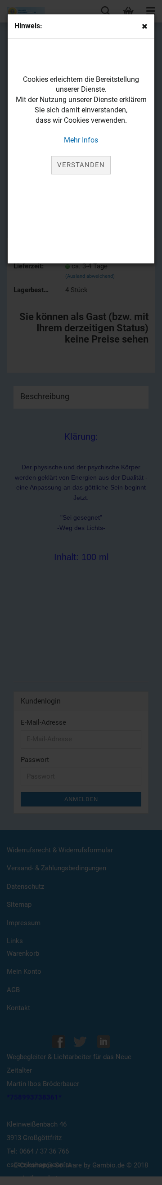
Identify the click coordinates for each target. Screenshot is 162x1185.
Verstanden (81, 165)
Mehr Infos (81, 140)
